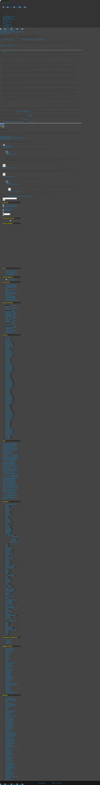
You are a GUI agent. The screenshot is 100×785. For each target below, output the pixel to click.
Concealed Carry (14, 536)
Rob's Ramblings (9, 754)
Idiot (10, 476)
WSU (6, 633)
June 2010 (7, 421)
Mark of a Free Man (9, 736)
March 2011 (8, 410)
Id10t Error (7, 563)
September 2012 (9, 386)
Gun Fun (7, 552)
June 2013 (7, 375)
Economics (7, 526)
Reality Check (8, 749)
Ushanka (7, 770)
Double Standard (9, 463)
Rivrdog (7, 686)
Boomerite (15, 448)
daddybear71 (8, 145)
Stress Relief (8, 610)
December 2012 (9, 382)
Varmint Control (9, 627)
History (7, 559)
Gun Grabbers (8, 553)
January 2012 (8, 397)
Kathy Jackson (8, 728)
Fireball (11, 468)
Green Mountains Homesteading (9, 720)
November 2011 (9, 399)
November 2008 (9, 432)
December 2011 (9, 398)
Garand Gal (8, 717)
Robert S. (7, 756)
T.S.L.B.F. (7, 762)
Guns (6, 556)
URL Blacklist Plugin (9, 274)
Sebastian (2, 45)
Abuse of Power (10, 444)
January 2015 (8, 350)
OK (4, 199)
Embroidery (10, 596)
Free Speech (8, 532)
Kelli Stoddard (8, 670)
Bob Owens (8, 706)
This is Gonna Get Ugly (10, 286)
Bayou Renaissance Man (11, 704)
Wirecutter (7, 778)
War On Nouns (8, 628)
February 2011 (8, 411)
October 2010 (8, 416)
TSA (6, 622)
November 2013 (9, 368)
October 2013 (8, 369)
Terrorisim (7, 616)
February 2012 (8, 395)
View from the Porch (10, 771)
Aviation (7, 508)
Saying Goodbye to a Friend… (10, 311)
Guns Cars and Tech (10, 723)
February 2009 (8, 429)
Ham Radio (7, 557)
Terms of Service (9, 27)
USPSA (6, 625)
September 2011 (9, 402)
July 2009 (7, 425)
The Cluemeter (8, 691)
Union (6, 624)
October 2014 (8, 354)
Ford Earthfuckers (12, 620)
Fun (6, 544)
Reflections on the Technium (11, 683)
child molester (14, 450)
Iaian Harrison (8, 666)
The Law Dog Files (9, 766)
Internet (7, 565)
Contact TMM (8, 24)
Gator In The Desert (9, 718)
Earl (6, 661)
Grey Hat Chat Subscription (9, 19)
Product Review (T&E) (10, 589)
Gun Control (13, 539)
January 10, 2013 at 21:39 (8, 176)
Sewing (7, 594)
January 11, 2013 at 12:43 (11, 184)
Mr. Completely (8, 677)
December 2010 (9, 413)
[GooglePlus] (10, 7)
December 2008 (9, 430)
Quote (21, 121)
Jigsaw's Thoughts (9, 727)
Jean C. (7, 668)
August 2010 (8, 419)
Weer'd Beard (8, 775)
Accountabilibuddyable (10, 504)
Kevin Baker (8, 672)
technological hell (11, 493)
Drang (6, 318)
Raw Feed (14, 205)
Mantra (53, 783)
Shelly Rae (7, 688)
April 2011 (7, 408)
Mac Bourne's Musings (10, 734)
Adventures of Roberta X (11, 699)
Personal (7, 579)
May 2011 (7, 407)
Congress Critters (8, 121)
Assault (7, 506)
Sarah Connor (8, 687)
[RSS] (26, 7)
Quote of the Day (40, 39)
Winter (7, 631)
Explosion (13, 464)
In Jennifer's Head (9, 725)
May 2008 (7, 437)
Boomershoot (6, 450)
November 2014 (9, 353)
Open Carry (13, 540)
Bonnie (7, 655)
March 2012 (8, 394)
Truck (6, 619)
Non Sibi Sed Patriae (10, 743)
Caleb (6, 656)
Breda (6, 709)
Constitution (8, 522)
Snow (6, 605)
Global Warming (9, 548)
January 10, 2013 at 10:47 (8, 167)
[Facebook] (16, 7)
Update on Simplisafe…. (10, 292)
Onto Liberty (8, 744)
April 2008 (7, 438)
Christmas (7, 519)
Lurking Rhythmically (10, 732)
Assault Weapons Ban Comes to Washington (10, 297)
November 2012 (9, 384)
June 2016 (7, 340)
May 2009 (7, 426)
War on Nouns (8, 497)
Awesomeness (8, 509)
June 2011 (7, 406)
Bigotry (7, 512)
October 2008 (8, 433)
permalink (32, 121)
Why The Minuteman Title (8, 16)
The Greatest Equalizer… (10, 284)
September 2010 (9, 417)
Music (6, 578)
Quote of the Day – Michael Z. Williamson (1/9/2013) (12, 31)
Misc (6, 576)
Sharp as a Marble (9, 757)
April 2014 (7, 362)
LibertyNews (8, 313)
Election (10, 585)
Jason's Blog (8, 726)
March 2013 (8, 378)
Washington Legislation (10, 629)
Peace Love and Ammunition (11, 747)
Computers (7, 521)
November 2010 (9, 415)
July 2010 (7, 420)
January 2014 (8, 366)
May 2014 (7, 360)
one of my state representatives (23, 111)
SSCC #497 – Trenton (5, 33)
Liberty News (8, 673)
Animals (7, 505)
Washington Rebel (9, 774)
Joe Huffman (8, 642)
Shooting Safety (9, 602)
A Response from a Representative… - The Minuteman (19, 196)
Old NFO (7, 307)
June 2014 (7, 359)
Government (11, 30)
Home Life (7, 561)
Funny (6, 545)
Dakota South (8, 713)
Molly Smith (8, 676)
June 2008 (7, 435)
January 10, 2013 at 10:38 (11, 154)
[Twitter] (5, 7)
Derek (6, 660)
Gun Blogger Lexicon (10, 270)
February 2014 (8, 364)
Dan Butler (7, 657)
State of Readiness (9, 606)
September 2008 (9, 434)
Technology (8, 614)
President (9, 487)
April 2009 (7, 428)
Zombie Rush (8, 779)
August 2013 (8, 372)
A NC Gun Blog (8, 697)
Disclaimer (5, 25)
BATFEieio (7, 510)
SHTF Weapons (8, 758)
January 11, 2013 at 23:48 (14, 191)
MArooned (7, 737)
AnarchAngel (8, 650)
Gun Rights (29, 39)
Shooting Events (12, 600)
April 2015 (7, 349)
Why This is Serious (10, 45)
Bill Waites (7, 654)
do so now (25, 119)
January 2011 (8, 412)
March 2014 (8, 363)
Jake (6, 166)
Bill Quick (7, 652)
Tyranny (10, 495)
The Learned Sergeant (10, 692)
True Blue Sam (8, 769)
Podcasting (7, 581)
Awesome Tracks (8, 446)
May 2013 (7, 376)
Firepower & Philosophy (10, 715)
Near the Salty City (9, 678)
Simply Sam (8, 690)
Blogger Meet (11, 575)
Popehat (7, 748)
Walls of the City (9, 772)
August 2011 (8, 403)
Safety (13, 490)
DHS (6, 523)
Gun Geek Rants (9, 722)
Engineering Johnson (10, 663)
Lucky (6, 572)
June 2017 (7, 338)
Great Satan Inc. (9, 665)
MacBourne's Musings (10, 735)
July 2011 (7, 404)
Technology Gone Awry (10, 615)
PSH (13, 487)
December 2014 (9, 351)
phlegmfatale (8, 315)
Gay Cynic (7, 664)
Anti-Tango (7, 641)
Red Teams (7, 752)
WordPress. (59, 783)
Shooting (9, 491)
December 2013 (9, 367)
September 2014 (9, 355)
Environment (8, 530)
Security (5, 491)
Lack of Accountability (10, 477)
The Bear (7, 320)
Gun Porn (7, 554)
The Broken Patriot (9, 765)
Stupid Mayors (8, 611)
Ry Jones (7, 643)
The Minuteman (6, 3)
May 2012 (7, 391)
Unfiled (7, 623)
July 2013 (7, 373)
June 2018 (7, 337)
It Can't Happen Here (10, 272)
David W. (7, 659)
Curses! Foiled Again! (10, 710)
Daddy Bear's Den (9, 712)
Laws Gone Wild (15, 121)
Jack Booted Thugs (9, 567)
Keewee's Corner (9, 669)
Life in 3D (7, 731)
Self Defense (8, 593)
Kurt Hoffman (8, 730)
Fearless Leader (12, 466)
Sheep (6, 597)
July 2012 (7, 389)
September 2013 (9, 371)
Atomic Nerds (8, 703)
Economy (9, 464)
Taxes (6, 612)
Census (7, 518)
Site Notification (9, 603)
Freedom (15, 468)
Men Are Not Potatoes (10, 739)
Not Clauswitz (8, 679)
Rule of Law (7, 489)
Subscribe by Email (8, 209)
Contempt (10, 455)
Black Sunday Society (10, 705)
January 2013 (8, 381)
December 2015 (9, 344)
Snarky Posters (8, 759)
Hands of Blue (10, 474)
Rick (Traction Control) (10, 685)
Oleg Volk (7, 682)
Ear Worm (7, 524)
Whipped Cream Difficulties (11, 776)
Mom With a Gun (9, 740)
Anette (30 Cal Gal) (9, 651)
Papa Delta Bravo (9, 745)
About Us (5, 20)
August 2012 (8, 388)
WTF (6, 634)
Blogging (7, 513)
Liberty (7, 571)
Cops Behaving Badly (10, 457)
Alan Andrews (8, 639)
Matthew (7, 674)
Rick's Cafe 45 (8, 753)
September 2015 (9, 346)
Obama (9, 587)
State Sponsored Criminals (11, 273)
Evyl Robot (7, 714)
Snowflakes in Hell (9, 761)
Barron (9, 153)
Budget (7, 515)
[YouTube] (22, 7)
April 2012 (7, 393)
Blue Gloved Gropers (10, 447)
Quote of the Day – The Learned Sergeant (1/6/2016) (11, 299)
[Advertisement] (10, 245)
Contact (4, 23)
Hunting (7, 562)
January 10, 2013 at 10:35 (8, 147)
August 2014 (8, 356)
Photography (8, 580)
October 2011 (8, 400)
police (12, 486)
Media (6, 574)
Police (6, 583)
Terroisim (4, 495)
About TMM (8, 21)
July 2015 (7, 347)
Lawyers (7, 570)
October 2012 (8, 385)
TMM (2, 39)
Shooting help (8, 601)
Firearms (6, 468)
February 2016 (8, 341)
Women (7, 632)
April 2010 (7, 424)
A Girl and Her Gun (9, 648)
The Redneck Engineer (10, 767)
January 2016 (8, 342)
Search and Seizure (12, 541)
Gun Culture (8, 550)
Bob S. (6, 708)
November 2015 (9, 345)
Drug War (5, 464)
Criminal (12, 461)
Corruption (5, 460)
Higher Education (9, 558)
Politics (34, 39)
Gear (6, 546)
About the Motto (6, 17)
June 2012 (7, 390)
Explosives (5, 466)
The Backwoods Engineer (11, 763)
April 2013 (7, 377)
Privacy (7, 588)
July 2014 (7, 358)
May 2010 (7, 422)
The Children (8, 618)
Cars (6, 517)
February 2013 (8, 380)
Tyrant (15, 495)
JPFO (6, 568)
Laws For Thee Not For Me (9, 482)
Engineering (8, 528)
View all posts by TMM (5, 136)
